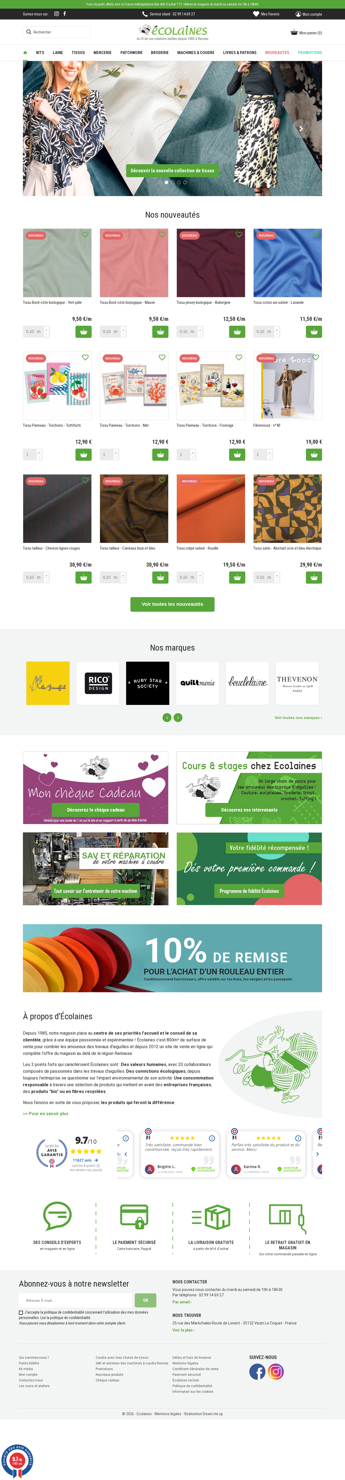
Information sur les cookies (192, 1391)
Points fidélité (29, 1362)
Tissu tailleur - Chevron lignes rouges (51, 547)
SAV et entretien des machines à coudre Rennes (132, 1362)
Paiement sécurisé (186, 1374)
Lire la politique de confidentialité (65, 1317)
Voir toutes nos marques (298, 717)
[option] (172, 128)
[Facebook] (64, 13)
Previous (167, 716)
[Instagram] (56, 14)
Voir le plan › (183, 1329)
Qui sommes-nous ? (34, 1357)
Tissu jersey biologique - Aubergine (203, 302)
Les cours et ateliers (34, 1385)
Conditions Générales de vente (195, 1368)
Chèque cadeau (107, 1379)
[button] (44, 128)
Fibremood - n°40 (266, 424)
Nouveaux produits (109, 1374)
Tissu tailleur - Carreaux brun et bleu (127, 547)
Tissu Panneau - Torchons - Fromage (205, 424)
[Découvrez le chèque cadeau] (95, 787)
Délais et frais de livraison (191, 1357)
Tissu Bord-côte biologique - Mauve (127, 302)
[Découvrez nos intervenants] (249, 787)
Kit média (26, 1368)
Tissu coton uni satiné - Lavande (278, 302)
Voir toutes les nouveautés (172, 603)
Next (178, 716)
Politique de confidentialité (192, 1385)
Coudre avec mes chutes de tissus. (122, 1357)
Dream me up (213, 1413)
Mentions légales (185, 1362)
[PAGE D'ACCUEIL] (25, 53)
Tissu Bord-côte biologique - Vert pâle (52, 302)
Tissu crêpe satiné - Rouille (197, 547)
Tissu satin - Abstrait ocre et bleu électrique (287, 547)
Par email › (182, 1301)
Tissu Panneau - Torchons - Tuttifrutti (52, 424)
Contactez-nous (31, 1379)
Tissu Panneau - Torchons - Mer (124, 424)
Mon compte (28, 1374)
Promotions (104, 1368)
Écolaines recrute (185, 1379)
